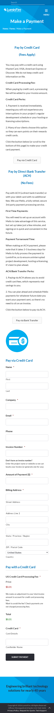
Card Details (12, 633)
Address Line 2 (13, 513)
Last (8, 391)
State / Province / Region (18, 536)
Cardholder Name (14, 647)
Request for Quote (27, 710)
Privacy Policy (13, 710)
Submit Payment (20, 657)
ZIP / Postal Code (14, 547)
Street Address (13, 502)
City (8, 524)
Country (10, 557)
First (8, 379)
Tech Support (41, 710)
